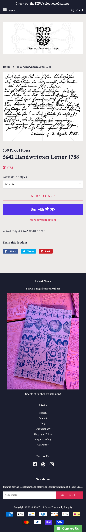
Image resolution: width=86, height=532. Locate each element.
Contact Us (69, 528)
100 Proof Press (42, 507)
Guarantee (43, 444)
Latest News (43, 281)
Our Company (43, 429)
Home (6, 66)
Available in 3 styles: (15, 177)
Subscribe (70, 495)
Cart (79, 10)
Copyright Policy (43, 434)
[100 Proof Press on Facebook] (34, 465)
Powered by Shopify (61, 507)
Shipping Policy (43, 439)
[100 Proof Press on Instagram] (51, 465)
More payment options (43, 219)
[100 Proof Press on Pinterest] (43, 465)
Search (43, 413)
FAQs (43, 423)
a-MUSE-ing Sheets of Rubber (43, 288)
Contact (43, 418)
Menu (11, 10)
